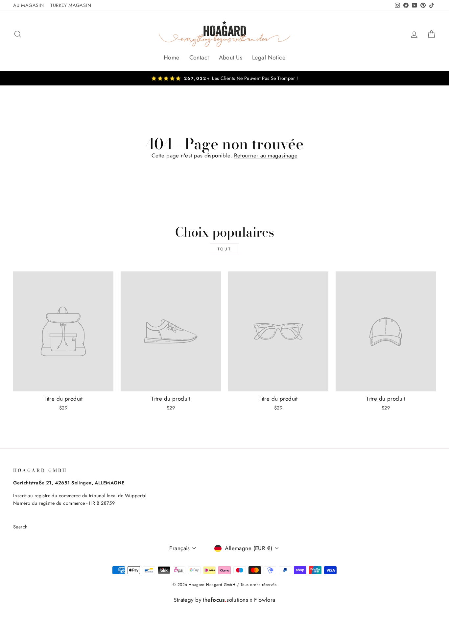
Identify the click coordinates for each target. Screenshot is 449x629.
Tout (224, 249)
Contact (199, 57)
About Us (230, 57)
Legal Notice (268, 57)
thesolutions (225, 600)
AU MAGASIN (28, 5)
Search (20, 527)
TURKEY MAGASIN (70, 5)
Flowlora (264, 600)
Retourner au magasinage (266, 155)
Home (171, 57)
